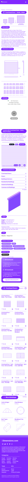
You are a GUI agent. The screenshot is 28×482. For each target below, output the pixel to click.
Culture (14, 462)
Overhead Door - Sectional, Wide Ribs (6, 348)
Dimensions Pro (5, 470)
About (12, 469)
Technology (15, 461)
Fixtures (9, 459)
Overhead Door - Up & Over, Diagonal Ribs (20, 348)
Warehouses (5, 254)
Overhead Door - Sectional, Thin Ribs (6, 330)
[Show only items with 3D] (26, 288)
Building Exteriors (6, 246)
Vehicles (15, 458)
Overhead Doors (9, 9)
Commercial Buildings (19, 248)
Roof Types (4, 419)
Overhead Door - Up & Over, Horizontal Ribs (7, 365)
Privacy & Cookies (15, 472)
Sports (14, 459)
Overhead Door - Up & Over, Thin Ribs (7, 381)
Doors (13, 243)
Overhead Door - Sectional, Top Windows (19, 331)
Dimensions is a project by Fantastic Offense (10, 475)
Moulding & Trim (19, 419)
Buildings (3, 9)
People (3, 458)
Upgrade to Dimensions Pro (12, 279)
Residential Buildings (18, 246)
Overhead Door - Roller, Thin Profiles (6, 296)
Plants (3, 461)
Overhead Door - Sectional (5, 313)
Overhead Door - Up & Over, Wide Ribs (20, 381)
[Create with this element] (26, 189)
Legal (12, 470)
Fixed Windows (19, 402)
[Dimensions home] (4, 2)
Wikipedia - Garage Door (7, 235)
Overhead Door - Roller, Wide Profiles (20, 296)
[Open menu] (25, 2)
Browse (3, 469)
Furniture (9, 458)
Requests (4, 472)
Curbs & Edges (5, 402)
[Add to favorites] (23, 189)
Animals (3, 459)
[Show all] (20, 165)
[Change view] (24, 165)
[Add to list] (24, 189)
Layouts (9, 461)
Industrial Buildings (7, 248)
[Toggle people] (22, 165)
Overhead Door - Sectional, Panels (19, 313)
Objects (3, 462)
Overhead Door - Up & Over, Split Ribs (20, 365)
